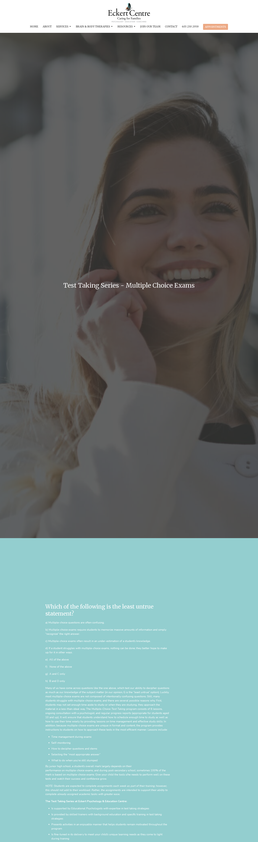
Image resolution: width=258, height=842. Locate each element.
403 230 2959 (190, 26)
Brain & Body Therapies (93, 26)
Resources (125, 26)
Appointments (215, 26)
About (47, 26)
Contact (171, 26)
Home (34, 26)
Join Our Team (150, 26)
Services (62, 26)
